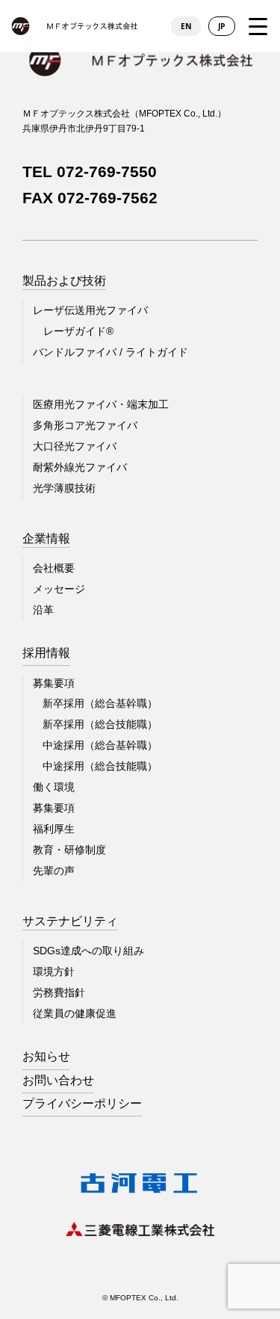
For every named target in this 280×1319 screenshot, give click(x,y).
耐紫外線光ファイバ (80, 467)
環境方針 (54, 971)
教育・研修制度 (69, 850)
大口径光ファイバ (74, 446)
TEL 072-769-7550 (89, 171)
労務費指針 (59, 992)
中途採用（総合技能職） (100, 766)
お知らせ (46, 1056)
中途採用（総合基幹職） (100, 745)
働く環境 (54, 787)
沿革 (43, 610)
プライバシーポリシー (82, 1103)
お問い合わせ (58, 1080)
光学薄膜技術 (64, 488)
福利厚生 (54, 829)
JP (221, 26)
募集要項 (54, 808)
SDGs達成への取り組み (88, 951)
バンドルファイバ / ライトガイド (110, 352)
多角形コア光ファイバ (85, 425)
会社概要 (54, 568)
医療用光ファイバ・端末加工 (101, 404)
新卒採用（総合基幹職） (100, 703)
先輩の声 (54, 871)
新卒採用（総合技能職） (100, 724)
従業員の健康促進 (74, 1013)
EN (186, 26)
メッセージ (59, 589)
